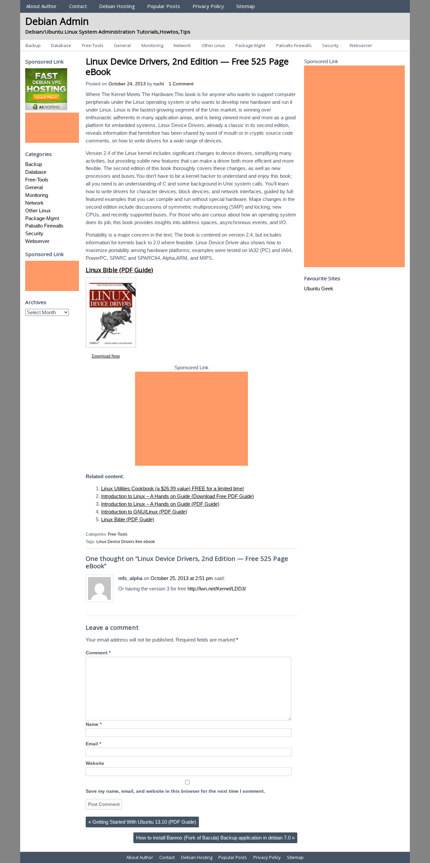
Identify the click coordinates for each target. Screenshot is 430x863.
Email (93, 743)
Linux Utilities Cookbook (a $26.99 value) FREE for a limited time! (172, 488)
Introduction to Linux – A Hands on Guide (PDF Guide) (160, 504)
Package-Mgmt (250, 45)
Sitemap (245, 6)
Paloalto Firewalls (294, 45)
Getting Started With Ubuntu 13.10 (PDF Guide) (142, 822)
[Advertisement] (191, 419)
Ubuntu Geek (318, 288)
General (122, 45)
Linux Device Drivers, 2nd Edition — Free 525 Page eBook (187, 66)
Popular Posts (163, 6)
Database (61, 45)
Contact (78, 6)
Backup (33, 45)
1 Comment (181, 83)
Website (95, 763)
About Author (41, 6)
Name (93, 724)
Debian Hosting (117, 6)
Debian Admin (57, 21)
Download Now (106, 356)
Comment (98, 652)
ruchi (159, 83)
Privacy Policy (208, 6)
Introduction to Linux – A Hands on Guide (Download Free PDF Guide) (177, 496)
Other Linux (213, 45)
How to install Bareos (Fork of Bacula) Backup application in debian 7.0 (215, 837)
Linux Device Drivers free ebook (125, 541)
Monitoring (152, 45)
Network (182, 45)
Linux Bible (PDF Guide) (119, 270)
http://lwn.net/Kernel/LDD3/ (216, 588)
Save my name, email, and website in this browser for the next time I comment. (175, 791)
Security (330, 45)
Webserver (360, 45)
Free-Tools (92, 45)
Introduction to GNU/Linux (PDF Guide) (144, 512)
